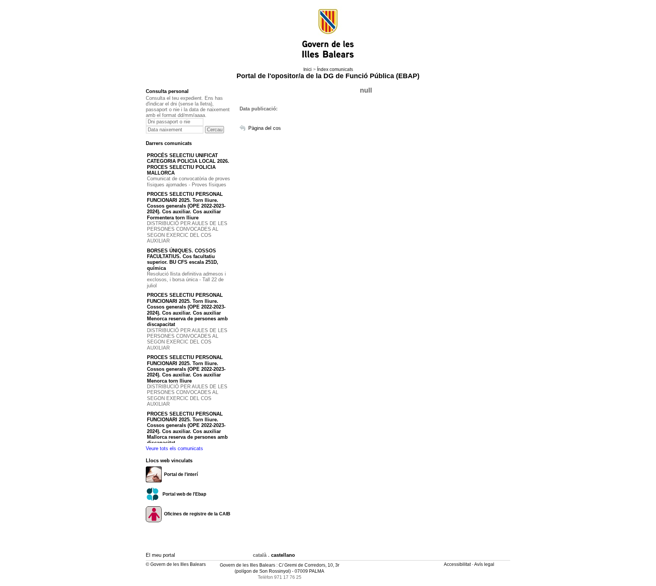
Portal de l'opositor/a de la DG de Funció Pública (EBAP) (328, 76)
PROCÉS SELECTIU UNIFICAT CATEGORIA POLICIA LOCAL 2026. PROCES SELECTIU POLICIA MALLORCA (188, 164)
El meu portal (160, 555)
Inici (307, 69)
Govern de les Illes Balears (247, 565)
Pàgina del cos (264, 128)
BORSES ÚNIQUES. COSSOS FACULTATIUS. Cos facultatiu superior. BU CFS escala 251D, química (182, 259)
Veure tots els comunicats (174, 448)
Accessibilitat (458, 564)
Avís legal (484, 564)
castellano (283, 555)
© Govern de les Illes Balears (176, 564)
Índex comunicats (335, 69)
